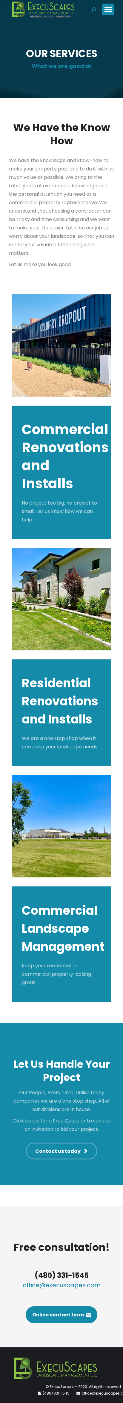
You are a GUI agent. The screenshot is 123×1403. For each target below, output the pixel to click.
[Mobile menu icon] (108, 9)
